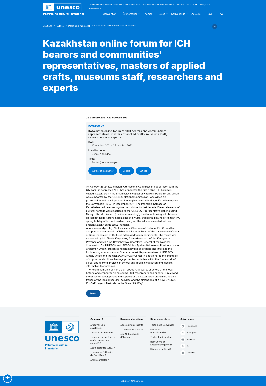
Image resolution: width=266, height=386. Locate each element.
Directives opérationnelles (158, 331)
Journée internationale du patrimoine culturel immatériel (114, 4)
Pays (209, 13)
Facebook (192, 326)
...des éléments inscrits (131, 325)
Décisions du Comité (160, 349)
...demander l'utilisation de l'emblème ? (101, 354)
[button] (214, 28)
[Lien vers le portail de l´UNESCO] (64, 7)
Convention (109, 13)
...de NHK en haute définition (129, 335)
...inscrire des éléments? (102, 332)
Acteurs (196, 13)
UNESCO (47, 26)
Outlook (143, 170)
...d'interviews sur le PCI (132, 329)
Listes (162, 13)
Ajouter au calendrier (102, 170)
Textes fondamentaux (161, 337)
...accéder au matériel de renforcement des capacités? (102, 340)
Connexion (94, 9)
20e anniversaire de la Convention (158, 4)
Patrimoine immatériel (79, 26)
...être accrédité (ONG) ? (102, 347)
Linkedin (191, 352)
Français (204, 4)
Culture (60, 26)
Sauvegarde (178, 13)
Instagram (192, 332)
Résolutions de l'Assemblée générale (161, 343)
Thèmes (147, 13)
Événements (130, 13)
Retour (93, 293)
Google (126, 170)
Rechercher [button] (221, 14)
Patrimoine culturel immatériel (63, 13)
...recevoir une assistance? (97, 326)
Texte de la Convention (162, 325)
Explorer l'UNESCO (185, 4)
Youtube (191, 339)
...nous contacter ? (99, 360)
